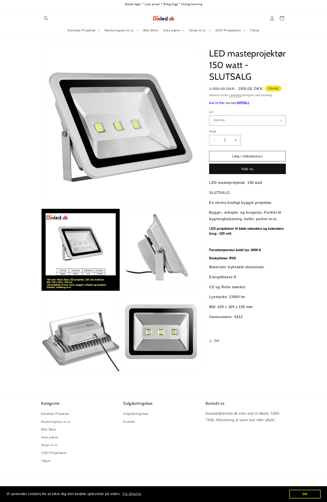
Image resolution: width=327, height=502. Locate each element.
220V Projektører (54, 453)
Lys (211, 111)
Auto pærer (49, 437)
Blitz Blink (48, 429)
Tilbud (45, 461)
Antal (212, 131)
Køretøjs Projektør (55, 413)
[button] (46, 18)
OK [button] (305, 494)
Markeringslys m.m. (56, 421)
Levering (235, 95)
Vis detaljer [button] (132, 494)
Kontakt (129, 421)
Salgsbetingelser (136, 413)
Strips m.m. (50, 445)
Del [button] (216, 340)
